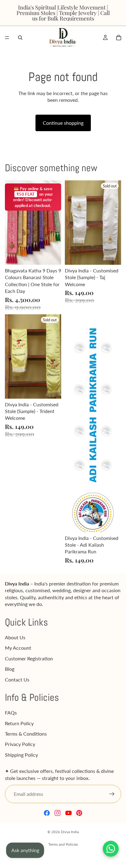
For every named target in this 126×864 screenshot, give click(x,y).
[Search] (20, 37)
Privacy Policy (20, 744)
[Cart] (118, 37)
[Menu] (7, 38)
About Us (15, 637)
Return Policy (19, 723)
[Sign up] (112, 794)
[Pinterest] (79, 813)
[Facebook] (46, 813)
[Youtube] (68, 813)
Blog (9, 669)
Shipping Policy (21, 755)
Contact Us (17, 679)
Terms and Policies (63, 844)
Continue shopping (63, 123)
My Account (18, 648)
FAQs (11, 713)
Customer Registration (29, 658)
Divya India (70, 831)
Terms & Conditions (26, 734)
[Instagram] (57, 813)
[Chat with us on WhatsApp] (111, 849)
